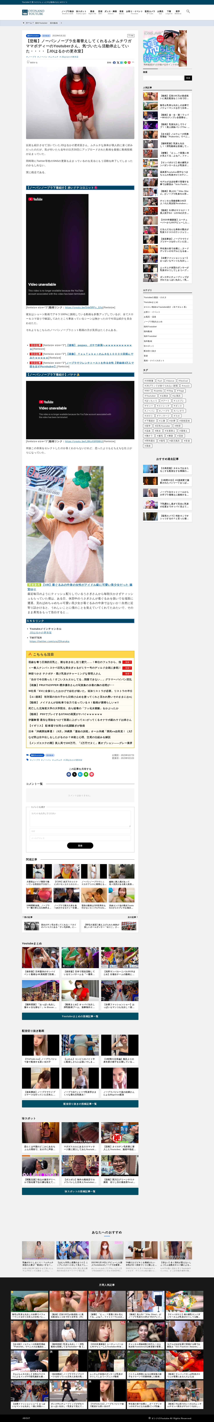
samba (158, 391)
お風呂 (177, 396)
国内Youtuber (33, 36)
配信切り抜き (150, 351)
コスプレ (179, 401)
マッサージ (164, 416)
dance (171, 381)
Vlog (170, 391)
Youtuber (151, 396)
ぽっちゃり (151, 401)
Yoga (181, 391)
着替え (184, 431)
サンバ (149, 406)
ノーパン (43, 57)
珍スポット (149, 346)
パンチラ (179, 411)
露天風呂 (175, 441)
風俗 (148, 446)
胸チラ (149, 436)
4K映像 (150, 381)
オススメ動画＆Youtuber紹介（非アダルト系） (166, 307)
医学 (148, 426)
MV (148, 391)
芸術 (181, 436)
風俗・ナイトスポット (154, 360)
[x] (118, 62)
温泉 (148, 431)
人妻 (163, 421)
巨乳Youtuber (163, 426)
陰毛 (163, 441)
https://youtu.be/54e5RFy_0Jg (84, 307)
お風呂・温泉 (150, 317)
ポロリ (149, 416)
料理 (178, 426)
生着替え (171, 431)
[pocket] (129, 62)
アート (166, 401)
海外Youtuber (150, 336)
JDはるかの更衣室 (69, 57)
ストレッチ (164, 406)
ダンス (178, 406)
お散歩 (165, 396)
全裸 (173, 421)
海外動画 (148, 341)
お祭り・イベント (152, 312)
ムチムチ (54, 57)
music (186, 386)
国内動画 (46, 36)
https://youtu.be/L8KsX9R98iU (84, 441)
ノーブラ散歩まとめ (153, 322)
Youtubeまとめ (151, 302)
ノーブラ (32, 57)
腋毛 (161, 436)
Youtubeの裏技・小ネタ (155, 297)
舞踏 (171, 436)
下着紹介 (150, 421)
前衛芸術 (185, 421)
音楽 (146, 356)
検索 (145, 72)
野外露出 (150, 441)
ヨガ (177, 416)
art (160, 381)
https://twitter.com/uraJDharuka (49, 641)
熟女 (158, 431)
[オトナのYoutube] (34, 12)
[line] (125, 62)
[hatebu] (121, 62)
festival (184, 381)
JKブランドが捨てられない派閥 (162, 386)
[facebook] (114, 62)
